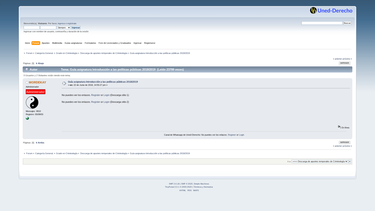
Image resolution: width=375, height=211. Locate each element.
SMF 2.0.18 (174, 184)
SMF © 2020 (187, 184)
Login (107, 95)
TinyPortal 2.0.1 (172, 187)
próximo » (347, 59)
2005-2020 (187, 187)
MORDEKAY (37, 82)
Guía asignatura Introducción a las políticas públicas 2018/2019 (103, 81)
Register (95, 95)
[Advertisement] (133, 92)
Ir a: (289, 161)
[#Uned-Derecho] (27, 119)
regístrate (71, 23)
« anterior (337, 59)
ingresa (61, 23)
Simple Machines (201, 184)
